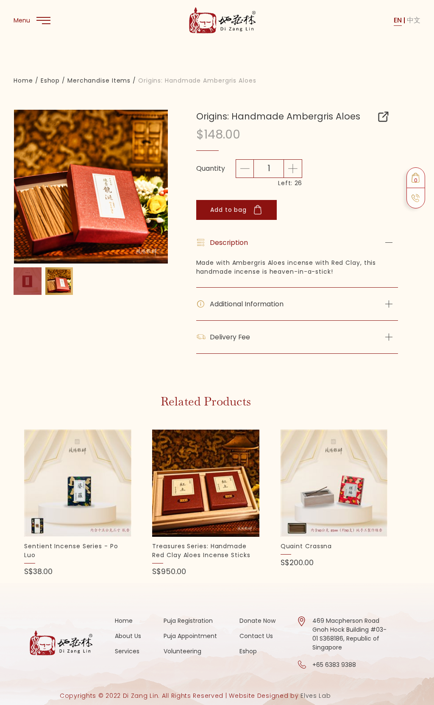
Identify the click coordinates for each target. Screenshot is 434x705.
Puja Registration (188, 620)
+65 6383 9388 (334, 665)
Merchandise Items (99, 80)
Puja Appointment (190, 636)
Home (23, 80)
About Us (128, 636)
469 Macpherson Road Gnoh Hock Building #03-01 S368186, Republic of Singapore (349, 634)
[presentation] (21, 193)
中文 (413, 20)
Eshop (50, 80)
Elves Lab (315, 695)
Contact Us (256, 636)
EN (398, 20)
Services (127, 651)
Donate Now (257, 620)
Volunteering (182, 651)
